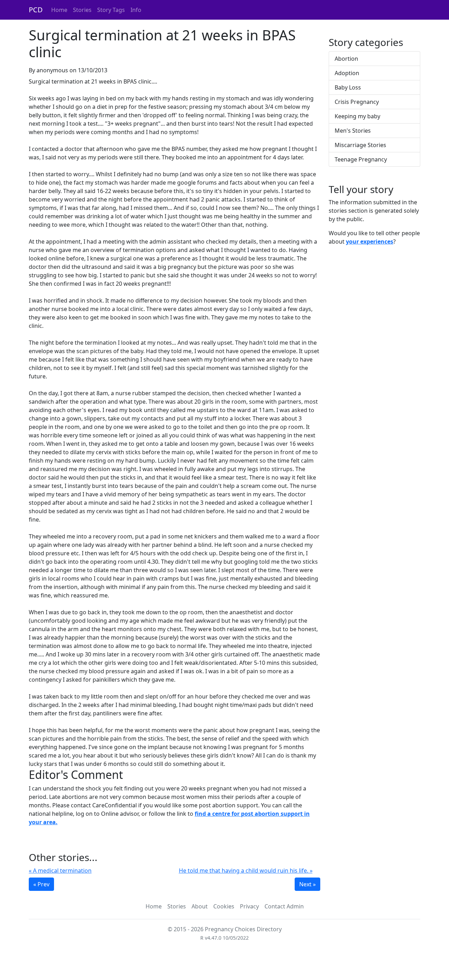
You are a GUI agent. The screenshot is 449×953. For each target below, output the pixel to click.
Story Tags (111, 10)
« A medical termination (60, 870)
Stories (82, 10)
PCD (36, 9)
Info (135, 10)
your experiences (369, 241)
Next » (307, 884)
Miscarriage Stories (360, 145)
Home (59, 10)
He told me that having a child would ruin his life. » (246, 870)
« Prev (41, 884)
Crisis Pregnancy (357, 102)
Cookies (223, 906)
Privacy (249, 906)
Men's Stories (353, 130)
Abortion (346, 58)
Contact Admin (284, 906)
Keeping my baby (357, 116)
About (200, 906)
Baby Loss (348, 87)
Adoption (347, 73)
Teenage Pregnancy (361, 159)
